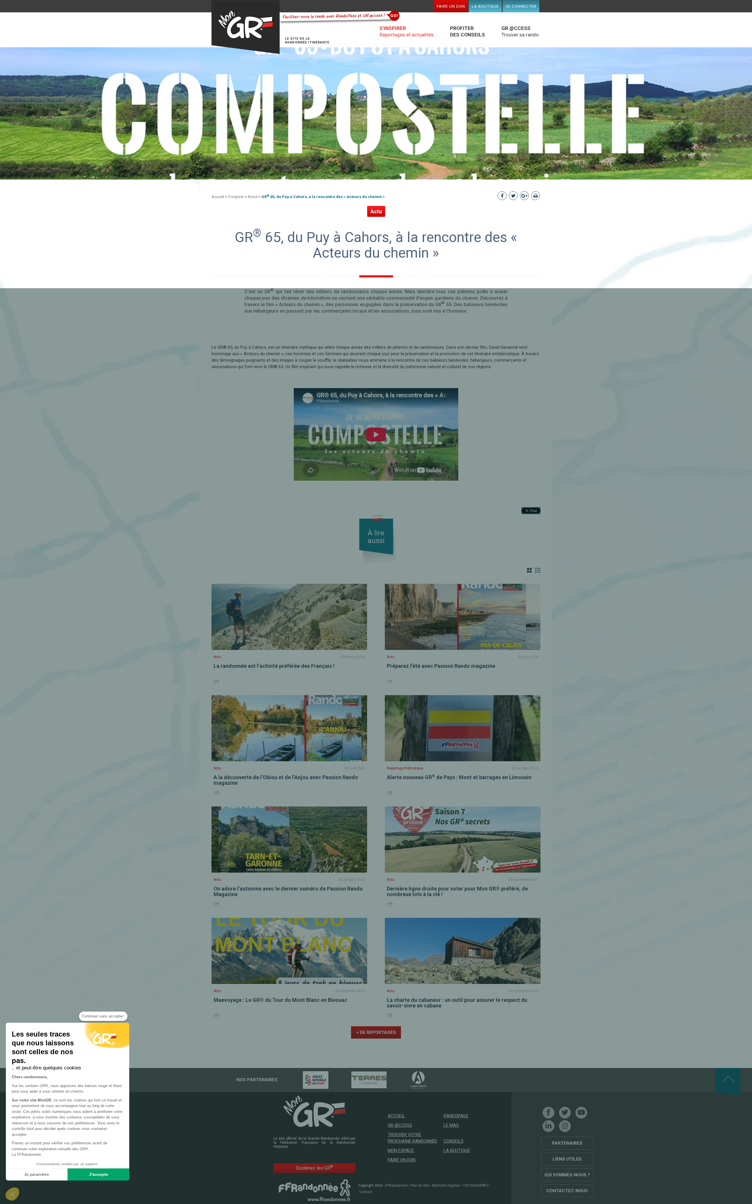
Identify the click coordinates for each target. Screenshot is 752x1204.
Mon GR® (246, 27)
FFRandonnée (396, 1185)
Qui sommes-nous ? (567, 1175)
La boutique (485, 6)
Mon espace (401, 1150)
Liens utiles (567, 1159)
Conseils (454, 1141)
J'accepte (98, 1174)
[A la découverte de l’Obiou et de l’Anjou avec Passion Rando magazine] (289, 728)
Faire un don (451, 6)
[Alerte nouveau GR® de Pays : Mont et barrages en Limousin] (462, 728)
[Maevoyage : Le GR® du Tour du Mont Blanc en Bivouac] (289, 951)
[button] (12, 1194)
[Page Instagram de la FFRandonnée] (565, 1126)
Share (217, 681)
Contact (365, 1192)
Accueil (218, 196)
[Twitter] (565, 1113)
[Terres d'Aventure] (359, 1079)
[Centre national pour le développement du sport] (305, 1079)
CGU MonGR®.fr (476, 1185)
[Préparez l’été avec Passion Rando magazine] (462, 617)
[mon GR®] (314, 1111)
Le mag (451, 1125)
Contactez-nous (567, 1190)
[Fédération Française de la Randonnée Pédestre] (314, 1190)
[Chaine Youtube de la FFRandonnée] (581, 1113)
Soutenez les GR (314, 1168)
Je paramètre (36, 1174)
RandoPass (456, 1116)
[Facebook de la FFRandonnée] (548, 1113)
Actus (253, 196)
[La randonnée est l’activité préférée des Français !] (289, 617)
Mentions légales (446, 1185)
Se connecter (521, 6)
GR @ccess (400, 1125)
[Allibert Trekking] (408, 1079)
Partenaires (567, 1143)
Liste (537, 570)
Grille (529, 570)
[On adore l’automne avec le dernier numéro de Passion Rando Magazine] (289, 839)
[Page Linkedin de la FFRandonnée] (548, 1126)
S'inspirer (236, 196)
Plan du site (419, 1185)
